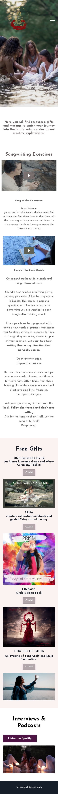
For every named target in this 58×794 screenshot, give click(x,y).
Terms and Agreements (29, 787)
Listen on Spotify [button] (20, 738)
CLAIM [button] (29, 472)
